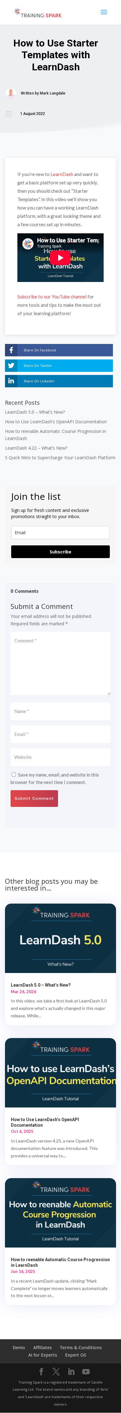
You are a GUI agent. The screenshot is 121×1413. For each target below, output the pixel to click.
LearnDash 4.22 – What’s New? (36, 448)
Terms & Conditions (81, 1347)
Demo (19, 1347)
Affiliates (42, 1347)
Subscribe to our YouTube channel (52, 296)
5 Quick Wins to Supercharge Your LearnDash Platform (60, 457)
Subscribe (60, 552)
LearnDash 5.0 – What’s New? (35, 412)
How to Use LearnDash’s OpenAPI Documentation (56, 422)
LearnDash (62, 174)
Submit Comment (34, 798)
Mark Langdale (52, 93)
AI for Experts (42, 1355)
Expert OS (75, 1355)
